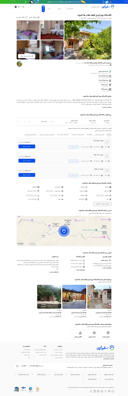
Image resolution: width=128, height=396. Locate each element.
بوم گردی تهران (92, 374)
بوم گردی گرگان (41, 374)
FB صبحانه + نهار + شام (63, 135)
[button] (64, 231)
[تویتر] (105, 391)
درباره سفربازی (58, 358)
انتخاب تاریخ (27, 146)
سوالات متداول (58, 352)
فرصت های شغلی (25, 352)
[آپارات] (102, 391)
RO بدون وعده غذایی (99, 135)
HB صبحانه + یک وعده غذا (77, 135)
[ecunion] (30, 389)
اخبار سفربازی (43, 355)
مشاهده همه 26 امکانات (102, 204)
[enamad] (44, 389)
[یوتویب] (98, 391)
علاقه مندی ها (21, 17)
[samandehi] (37, 389)
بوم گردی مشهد (75, 374)
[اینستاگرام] (113, 391)
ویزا (29, 358)
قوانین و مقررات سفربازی (56, 355)
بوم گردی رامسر (109, 379)
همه (109, 135)
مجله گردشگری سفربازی (40, 350)
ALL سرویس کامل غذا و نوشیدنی (47, 135)
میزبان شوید (27, 350)
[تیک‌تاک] (91, 391)
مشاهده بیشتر (106, 268)
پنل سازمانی (27, 355)
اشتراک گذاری (33, 17)
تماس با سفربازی (58, 350)
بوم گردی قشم (92, 379)
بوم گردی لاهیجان (23, 374)
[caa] (23, 389)
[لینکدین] (94, 391)
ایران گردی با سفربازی (41, 352)
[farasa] (16, 389)
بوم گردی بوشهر (108, 374)
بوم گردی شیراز (58, 374)
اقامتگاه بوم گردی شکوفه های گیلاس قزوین (50, 313)
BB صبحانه (89, 135)
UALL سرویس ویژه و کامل (30, 135)
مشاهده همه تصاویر (26, 56)
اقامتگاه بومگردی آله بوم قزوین (103, 313)
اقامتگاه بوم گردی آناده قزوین (78, 313)
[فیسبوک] (109, 391)
